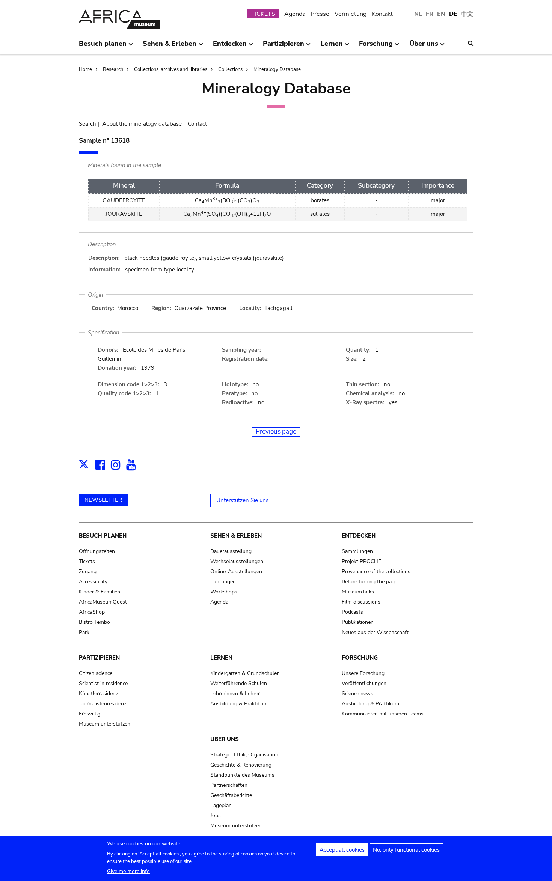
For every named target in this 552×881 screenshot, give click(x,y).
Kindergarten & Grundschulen (245, 673)
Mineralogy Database (277, 69)
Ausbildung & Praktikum (239, 703)
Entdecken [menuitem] (230, 46)
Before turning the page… (371, 581)
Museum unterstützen (104, 723)
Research (113, 69)
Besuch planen (103, 535)
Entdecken (359, 535)
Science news (357, 693)
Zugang (88, 571)
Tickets (87, 561)
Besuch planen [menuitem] (103, 46)
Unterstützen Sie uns (242, 500)
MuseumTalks (358, 591)
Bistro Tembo (94, 622)
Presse (320, 14)
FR (429, 14)
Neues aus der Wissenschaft (375, 632)
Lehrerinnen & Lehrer (235, 693)
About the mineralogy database (142, 124)
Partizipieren (99, 657)
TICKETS (263, 14)
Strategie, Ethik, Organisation (244, 754)
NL (418, 14)
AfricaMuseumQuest (103, 601)
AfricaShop (92, 612)
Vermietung (350, 14)
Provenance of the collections (376, 571)
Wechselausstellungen (236, 561)
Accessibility (93, 581)
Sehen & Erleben (236, 535)
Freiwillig (89, 713)
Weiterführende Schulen (238, 683)
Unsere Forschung (363, 673)
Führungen (223, 581)
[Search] (470, 43)
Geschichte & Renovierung (240, 764)
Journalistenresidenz (102, 703)
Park (84, 632)
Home (85, 69)
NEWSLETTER (103, 500)
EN (441, 14)
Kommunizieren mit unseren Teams (383, 713)
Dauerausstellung (231, 551)
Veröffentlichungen (364, 683)
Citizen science (95, 673)
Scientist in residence (103, 683)
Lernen (221, 657)
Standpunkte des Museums (242, 775)
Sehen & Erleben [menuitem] (169, 46)
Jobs (215, 815)
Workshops (223, 591)
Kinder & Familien (99, 591)
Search (87, 124)
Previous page (276, 431)
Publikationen (358, 622)
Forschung (360, 657)
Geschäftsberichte (231, 795)
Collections (230, 69)
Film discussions (361, 601)
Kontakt (382, 14)
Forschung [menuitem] (376, 46)
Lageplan (221, 805)
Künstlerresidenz (98, 693)
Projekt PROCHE (361, 561)
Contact (197, 124)
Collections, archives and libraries (170, 69)
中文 (467, 14)
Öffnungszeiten (97, 551)
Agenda (294, 14)
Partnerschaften (228, 785)
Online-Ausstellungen (236, 571)
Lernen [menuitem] (332, 46)
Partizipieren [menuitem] (283, 46)
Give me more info (128, 871)
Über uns (224, 739)
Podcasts (352, 612)
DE (453, 14)
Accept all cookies (342, 850)
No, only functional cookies (406, 850)
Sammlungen (357, 551)
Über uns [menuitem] (423, 46)
